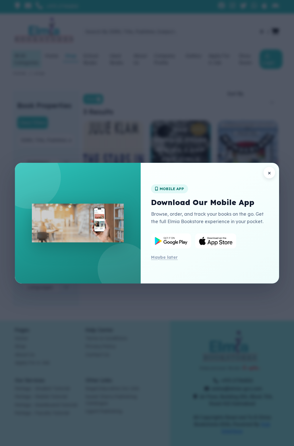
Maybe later (164, 257)
